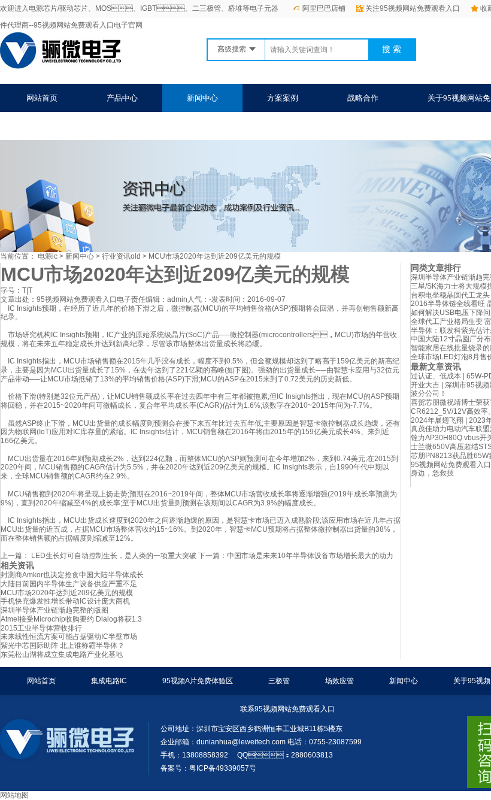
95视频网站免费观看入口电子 (84, 299)
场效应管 (339, 681)
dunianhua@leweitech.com (241, 742)
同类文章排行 (436, 267)
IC (110, 335)
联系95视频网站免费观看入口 (77, 126)
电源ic (47, 256)
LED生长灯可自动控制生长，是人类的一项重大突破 (112, 555)
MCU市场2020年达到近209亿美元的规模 (214, 256)
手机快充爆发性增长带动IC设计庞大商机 (65, 601)
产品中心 (122, 97)
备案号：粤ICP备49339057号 (208, 768)
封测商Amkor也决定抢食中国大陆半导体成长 (72, 575)
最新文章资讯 (436, 366)
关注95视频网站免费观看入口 (412, 8)
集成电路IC (109, 681)
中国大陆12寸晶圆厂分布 (451, 339)
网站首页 (41, 97)
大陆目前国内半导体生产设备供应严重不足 (69, 584)
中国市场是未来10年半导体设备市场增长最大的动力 (310, 555)
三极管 (279, 681)
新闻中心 (202, 97)
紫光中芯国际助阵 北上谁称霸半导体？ (63, 645)
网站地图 (14, 795)
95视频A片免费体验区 (197, 681)
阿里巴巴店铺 (323, 8)
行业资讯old (121, 256)
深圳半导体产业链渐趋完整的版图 (54, 610)
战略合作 (362, 97)
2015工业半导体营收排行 (41, 628)
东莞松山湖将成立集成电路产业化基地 (62, 654)
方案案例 (282, 97)
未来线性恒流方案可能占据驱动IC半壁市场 (69, 636)
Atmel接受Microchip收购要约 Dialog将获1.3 (71, 619)
